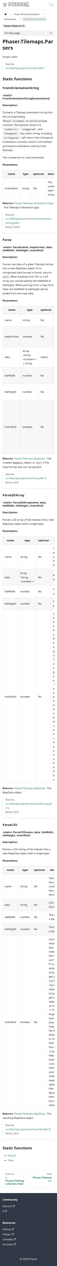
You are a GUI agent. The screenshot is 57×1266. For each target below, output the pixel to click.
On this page (12, 33)
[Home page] (6, 14)
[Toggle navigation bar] (5, 4)
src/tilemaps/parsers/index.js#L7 (25, 68)
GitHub (7, 1229)
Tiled (10, 1160)
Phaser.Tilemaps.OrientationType (33, 203)
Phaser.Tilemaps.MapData (29, 458)
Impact (12, 1155)
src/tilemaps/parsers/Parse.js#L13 (25, 478)
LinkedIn (8, 1239)
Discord (7, 1206)
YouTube (8, 1244)
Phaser (7, 1234)
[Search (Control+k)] (51, 5)
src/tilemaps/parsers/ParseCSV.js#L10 (28, 1129)
